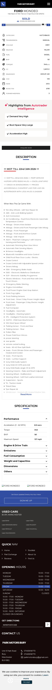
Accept (26, 682)
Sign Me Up (26, 500)
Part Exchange (10, 554)
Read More (26, 394)
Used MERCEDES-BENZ (9, 525)
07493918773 (29, 651)
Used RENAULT (7, 529)
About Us (32, 554)
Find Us (31, 558)
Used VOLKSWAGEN (8, 533)
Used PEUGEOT (31, 525)
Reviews (7, 558)
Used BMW (5, 521)
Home (7, 550)
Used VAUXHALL (31, 529)
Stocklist (31, 550)
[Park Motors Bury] (26, 4)
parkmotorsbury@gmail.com (35, 657)
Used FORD (29, 521)
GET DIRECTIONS (10, 621)
